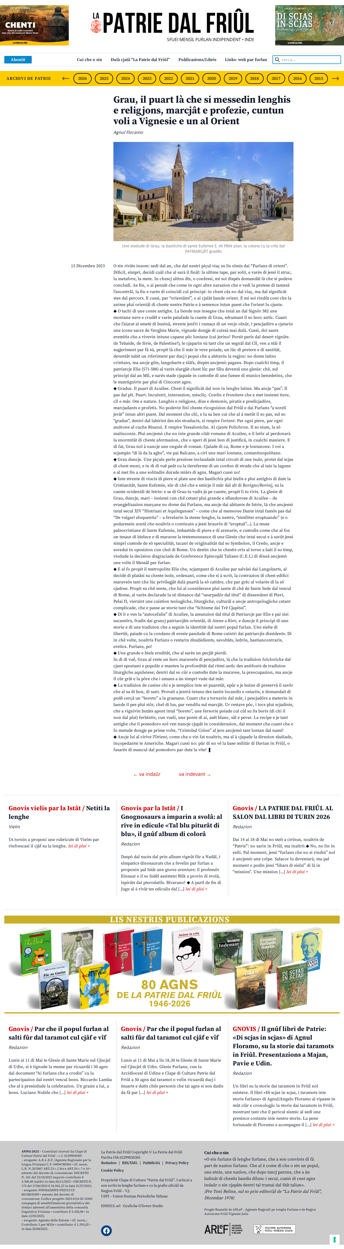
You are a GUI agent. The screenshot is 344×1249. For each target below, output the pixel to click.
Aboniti (18, 59)
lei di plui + (78, 846)
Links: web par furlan (246, 59)
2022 (168, 78)
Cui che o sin (89, 59)
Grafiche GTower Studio (143, 1206)
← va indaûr (147, 774)
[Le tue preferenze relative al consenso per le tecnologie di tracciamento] (334, 1239)
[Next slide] (335, 78)
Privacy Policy (177, 1163)
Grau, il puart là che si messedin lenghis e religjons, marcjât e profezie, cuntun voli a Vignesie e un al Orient (202, 110)
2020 (211, 78)
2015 (318, 78)
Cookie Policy (112, 1170)
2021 (190, 78)
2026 (82, 78)
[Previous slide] (66, 78)
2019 (233, 78)
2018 (254, 78)
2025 (104, 78)
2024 (125, 78)
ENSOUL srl (110, 1206)
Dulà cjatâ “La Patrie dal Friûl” (140, 59)
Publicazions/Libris (197, 59)
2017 (276, 78)
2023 (147, 78)
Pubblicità (151, 1163)
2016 (297, 78)
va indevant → (195, 774)
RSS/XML (130, 1163)
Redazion (109, 1163)
